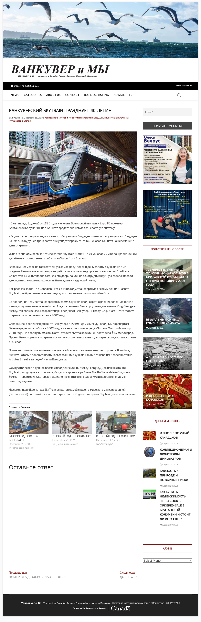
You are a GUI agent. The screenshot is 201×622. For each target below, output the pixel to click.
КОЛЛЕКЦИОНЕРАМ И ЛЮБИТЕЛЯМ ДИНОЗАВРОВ (176, 453)
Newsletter (122, 94)
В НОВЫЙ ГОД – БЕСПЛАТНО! (71, 436)
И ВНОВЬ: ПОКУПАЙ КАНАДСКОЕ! (160, 397)
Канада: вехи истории (56, 117)
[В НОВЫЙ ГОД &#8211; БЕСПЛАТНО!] (72, 422)
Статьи (27, 120)
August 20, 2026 (170, 485)
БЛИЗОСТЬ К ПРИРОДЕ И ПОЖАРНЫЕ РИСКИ (174, 475)
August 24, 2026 (170, 464)
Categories (33, 94)
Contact (72, 94)
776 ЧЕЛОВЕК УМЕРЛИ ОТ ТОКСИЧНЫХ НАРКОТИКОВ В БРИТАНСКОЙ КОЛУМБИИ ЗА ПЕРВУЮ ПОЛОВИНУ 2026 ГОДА (167, 276)
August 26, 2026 (156, 289)
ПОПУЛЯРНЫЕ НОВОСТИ (115, 117)
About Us (53, 94)
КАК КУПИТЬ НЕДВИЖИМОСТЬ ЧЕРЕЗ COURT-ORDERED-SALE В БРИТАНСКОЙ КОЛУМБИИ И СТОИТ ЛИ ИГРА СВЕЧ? (175, 505)
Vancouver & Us (31, 603)
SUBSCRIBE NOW (184, 85)
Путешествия (16, 120)
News (15, 94)
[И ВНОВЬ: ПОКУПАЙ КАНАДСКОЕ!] (149, 435)
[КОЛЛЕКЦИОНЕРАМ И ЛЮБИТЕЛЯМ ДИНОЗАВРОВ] (149, 452)
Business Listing (96, 94)
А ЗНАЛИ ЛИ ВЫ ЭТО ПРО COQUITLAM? (165, 359)
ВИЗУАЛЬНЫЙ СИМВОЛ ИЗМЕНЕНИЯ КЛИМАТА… (164, 321)
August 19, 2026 (170, 525)
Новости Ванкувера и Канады (84, 117)
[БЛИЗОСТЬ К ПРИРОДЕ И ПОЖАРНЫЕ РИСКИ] (149, 473)
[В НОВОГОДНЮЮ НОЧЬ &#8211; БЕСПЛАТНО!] (28, 422)
